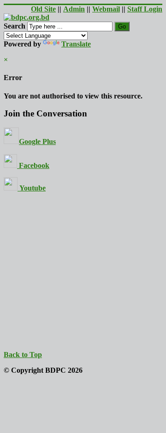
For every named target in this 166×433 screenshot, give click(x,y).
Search (14, 26)
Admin (74, 9)
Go (122, 26)
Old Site (43, 9)
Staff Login (144, 9)
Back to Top (23, 354)
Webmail (106, 9)
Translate (76, 44)
